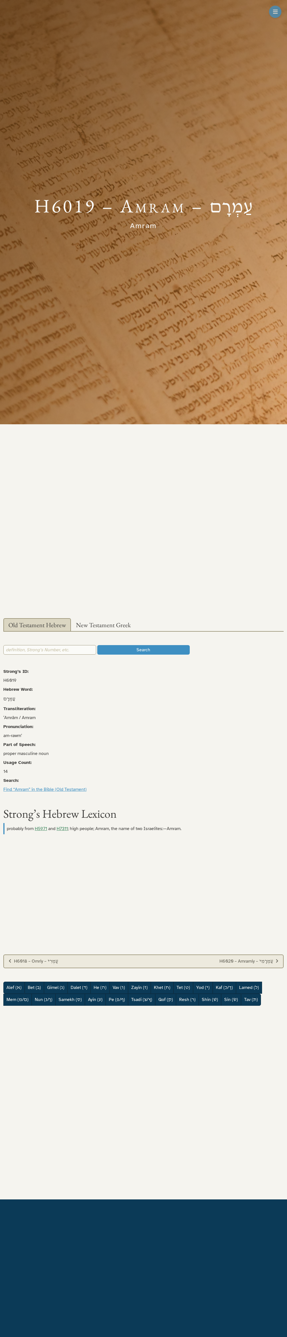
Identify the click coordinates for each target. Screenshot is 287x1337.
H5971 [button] (41, 828)
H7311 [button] (62, 828)
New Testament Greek (103, 625)
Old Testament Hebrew (37, 625)
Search (143, 650)
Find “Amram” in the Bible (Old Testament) (45, 789)
